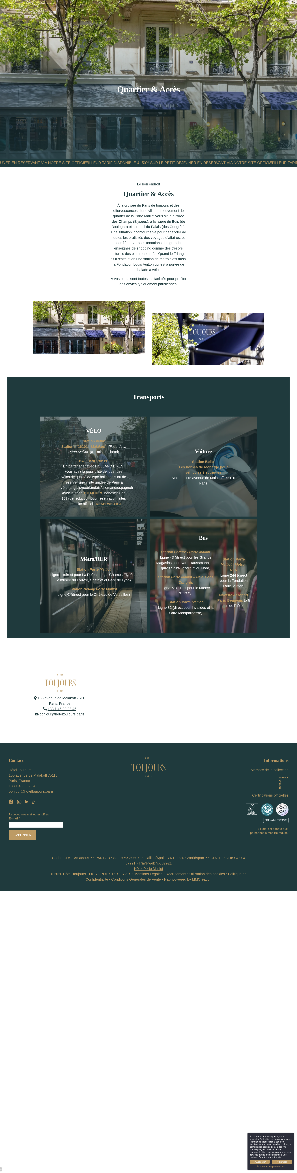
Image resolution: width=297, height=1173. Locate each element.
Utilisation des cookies (207, 874)
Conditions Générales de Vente (136, 879)
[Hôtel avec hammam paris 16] (252, 809)
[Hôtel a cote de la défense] (26, 802)
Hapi (167, 879)
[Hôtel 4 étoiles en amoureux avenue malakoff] (148, 767)
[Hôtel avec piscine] (33, 802)
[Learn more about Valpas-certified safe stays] (282, 809)
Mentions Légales (148, 874)
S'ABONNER (22, 835)
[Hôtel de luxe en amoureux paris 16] (283, 782)
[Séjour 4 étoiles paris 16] (11, 802)
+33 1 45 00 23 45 (62, 709)
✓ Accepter (260, 1161)
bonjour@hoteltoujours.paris (61, 714)
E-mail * (14, 818)
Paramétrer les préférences (270, 1166)
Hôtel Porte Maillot (148, 869)
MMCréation (201, 879)
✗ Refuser (282, 1161)
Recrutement (176, 874)
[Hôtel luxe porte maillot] (19, 802)
